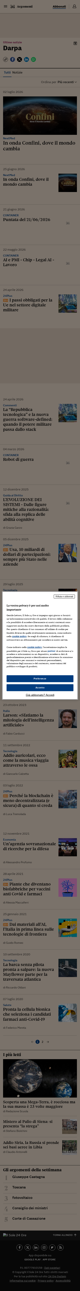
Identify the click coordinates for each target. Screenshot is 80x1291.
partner (52, 651)
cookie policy (19, 636)
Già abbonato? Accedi (40, 694)
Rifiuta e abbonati (64, 596)
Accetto (40, 687)
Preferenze (40, 678)
